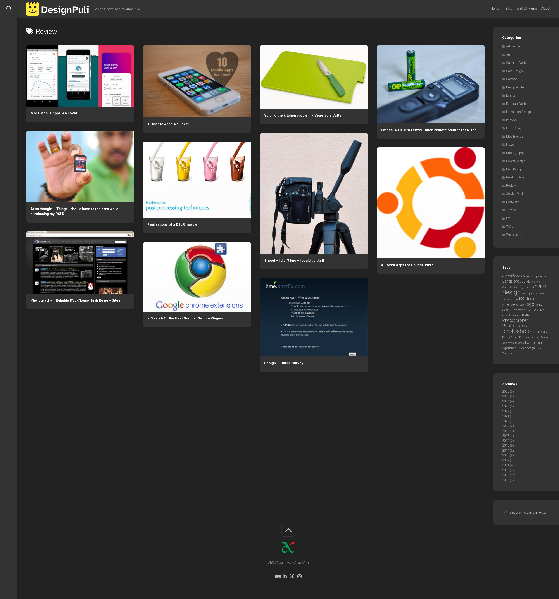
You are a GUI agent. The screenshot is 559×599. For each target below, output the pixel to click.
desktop (526, 293)
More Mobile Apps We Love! (54, 113)
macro (529, 310)
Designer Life (515, 87)
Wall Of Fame (526, 8)
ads (519, 276)
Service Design (516, 193)
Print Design (514, 169)
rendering (533, 337)
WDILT (510, 226)
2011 (505, 465)
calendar (526, 281)
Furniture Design (517, 103)
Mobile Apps (514, 136)
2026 (505, 391)
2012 (505, 460)
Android (541, 276)
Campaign (508, 287)
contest (530, 287)
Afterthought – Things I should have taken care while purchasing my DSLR (74, 211)
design (511, 292)
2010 (505, 470)
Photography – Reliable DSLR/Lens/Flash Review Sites (75, 300)
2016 (505, 440)
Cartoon (512, 79)
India (531, 298)
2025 (505, 396)
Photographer (515, 320)
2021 (505, 416)
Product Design (516, 177)
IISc (522, 298)
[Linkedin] (284, 576)
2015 (505, 445)
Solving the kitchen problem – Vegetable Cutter (303, 115)
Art (508, 54)
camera (536, 281)
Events (510, 95)
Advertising (530, 276)
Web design (514, 234)
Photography (515, 153)
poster (534, 332)
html (515, 299)
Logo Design (514, 128)
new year (516, 315)
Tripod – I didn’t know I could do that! (294, 260)
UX (508, 218)
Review (511, 185)
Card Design (514, 71)
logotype (519, 310)
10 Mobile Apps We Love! (168, 124)
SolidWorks (508, 342)
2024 (505, 401)
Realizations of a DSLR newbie (172, 225)
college (520, 287)
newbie (506, 315)
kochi (522, 305)
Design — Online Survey (283, 363)
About (545, 8)
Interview (512, 120)
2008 (505, 480)
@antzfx (509, 276)
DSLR (534, 293)
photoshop (515, 331)
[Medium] (277, 576)
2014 (505, 450)
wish (538, 348)
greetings (507, 299)
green (541, 293)
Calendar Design (517, 62)
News (510, 144)
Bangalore (510, 281)
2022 (505, 411)
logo (529, 304)
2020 (505, 421)
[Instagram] (299, 576)
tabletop (519, 343)
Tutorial (511, 210)
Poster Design (515, 161)
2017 (505, 435)
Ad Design (513, 46)
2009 (505, 475)
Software (512, 202)
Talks (508, 8)
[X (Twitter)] (292, 576)
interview (510, 304)
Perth (525, 315)
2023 (505, 406)
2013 (505, 455)
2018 (505, 431)
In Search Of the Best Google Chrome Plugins (185, 318)
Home (495, 8)
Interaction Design (518, 112)
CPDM (540, 286)
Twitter (530, 342)
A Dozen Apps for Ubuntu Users (407, 265)
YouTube (507, 353)
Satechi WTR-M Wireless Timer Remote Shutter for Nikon (428, 130)
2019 (505, 426)
